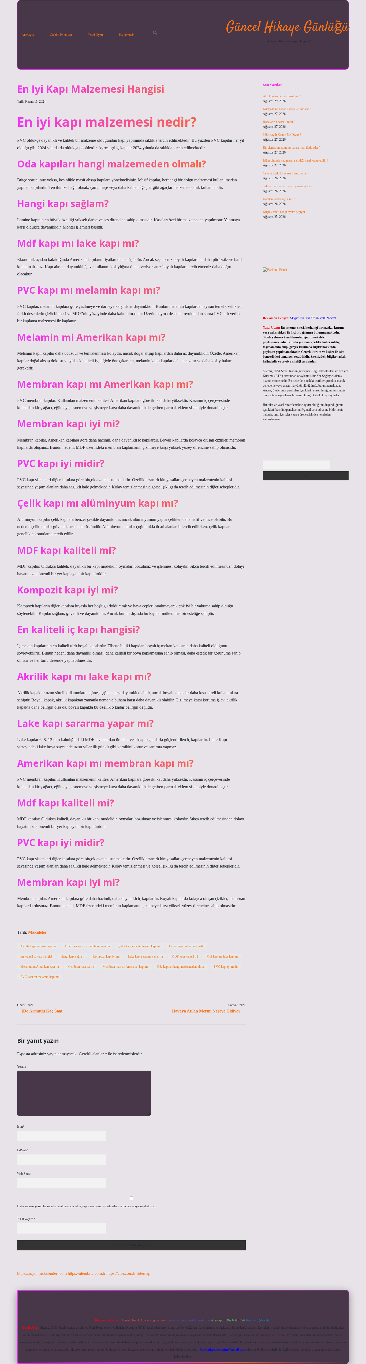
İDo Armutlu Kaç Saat (41, 1011)
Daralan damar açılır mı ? (278, 199)
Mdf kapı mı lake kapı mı (222, 956)
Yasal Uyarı (95, 35)
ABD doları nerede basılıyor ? (282, 96)
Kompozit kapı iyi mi (106, 956)
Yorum (21, 1066)
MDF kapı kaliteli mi (184, 956)
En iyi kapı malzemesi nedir (186, 946)
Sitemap (143, 1273)
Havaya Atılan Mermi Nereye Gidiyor (206, 1011)
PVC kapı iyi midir (226, 967)
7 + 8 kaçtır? (26, 1219)
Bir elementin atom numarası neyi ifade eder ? (291, 148)
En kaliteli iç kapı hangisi (36, 956)
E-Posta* (23, 1150)
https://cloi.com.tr (121, 1273)
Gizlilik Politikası (61, 35)
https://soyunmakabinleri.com (42, 1273)
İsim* (20, 1126)
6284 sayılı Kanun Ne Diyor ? (282, 135)
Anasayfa (28, 35)
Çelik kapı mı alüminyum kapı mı (139, 946)
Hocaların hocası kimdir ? (279, 122)
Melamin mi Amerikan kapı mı (39, 967)
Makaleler (37, 932)
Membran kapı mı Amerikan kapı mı (125, 967)
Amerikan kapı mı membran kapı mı (87, 946)
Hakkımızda (126, 35)
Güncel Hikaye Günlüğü (287, 27)
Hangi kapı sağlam (72, 956)
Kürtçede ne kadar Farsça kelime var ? (287, 109)
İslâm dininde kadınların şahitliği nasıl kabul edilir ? (295, 160)
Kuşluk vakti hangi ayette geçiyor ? (285, 212)
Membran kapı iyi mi (81, 967)
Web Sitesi (24, 1174)
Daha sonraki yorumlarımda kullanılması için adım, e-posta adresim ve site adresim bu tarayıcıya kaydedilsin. (86, 1206)
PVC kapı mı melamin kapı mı (39, 977)
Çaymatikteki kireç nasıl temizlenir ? (285, 173)
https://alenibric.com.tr (86, 1273)
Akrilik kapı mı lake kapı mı (38, 946)
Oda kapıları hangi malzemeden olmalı (181, 967)
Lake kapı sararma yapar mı (145, 956)
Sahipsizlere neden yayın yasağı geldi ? (287, 186)
